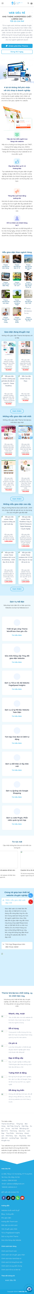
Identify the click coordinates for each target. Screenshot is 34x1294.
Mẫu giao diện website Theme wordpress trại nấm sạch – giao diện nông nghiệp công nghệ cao (8, 482)
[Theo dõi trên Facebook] (4, 1198)
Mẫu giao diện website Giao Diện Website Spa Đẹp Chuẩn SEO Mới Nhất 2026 (8, 447)
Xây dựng (22, 1135)
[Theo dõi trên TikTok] (8, 1198)
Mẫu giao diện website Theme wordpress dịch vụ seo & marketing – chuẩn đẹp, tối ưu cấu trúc (8, 574)
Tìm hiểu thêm (17, 635)
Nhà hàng (19, 1133)
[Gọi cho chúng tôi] (18, 1198)
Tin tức (7, 1128)
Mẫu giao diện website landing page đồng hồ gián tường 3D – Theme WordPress (25, 363)
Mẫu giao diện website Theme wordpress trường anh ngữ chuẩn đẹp (8, 537)
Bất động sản (24, 1128)
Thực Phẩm (10, 1133)
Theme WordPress (7, 1124)
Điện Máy (25, 1126)
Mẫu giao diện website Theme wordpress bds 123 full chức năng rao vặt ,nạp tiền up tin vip (25, 574)
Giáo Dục (22, 1131)
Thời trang (13, 1131)
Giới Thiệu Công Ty (13, 1126)
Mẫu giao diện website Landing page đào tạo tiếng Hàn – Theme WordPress (8, 363)
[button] (2, 3)
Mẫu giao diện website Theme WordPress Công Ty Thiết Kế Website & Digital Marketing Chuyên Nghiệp (25, 538)
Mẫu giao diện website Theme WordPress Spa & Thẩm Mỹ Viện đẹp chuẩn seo (25, 447)
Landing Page (14, 1138)
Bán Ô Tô (4, 1131)
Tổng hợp (19, 1124)
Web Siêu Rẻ (10, 1280)
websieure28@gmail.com (15, 1184)
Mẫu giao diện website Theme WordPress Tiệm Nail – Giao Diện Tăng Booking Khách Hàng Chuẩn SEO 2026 (25, 483)
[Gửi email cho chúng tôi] (13, 1198)
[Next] (7, 885)
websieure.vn (12, 1187)
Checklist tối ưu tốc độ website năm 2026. (15, 870)
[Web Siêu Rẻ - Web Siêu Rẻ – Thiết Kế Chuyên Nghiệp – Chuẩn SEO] (17, 3)
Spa (15, 1135)
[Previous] (2, 885)
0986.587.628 (12, 1180)
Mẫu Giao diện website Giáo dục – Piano (25, 395)
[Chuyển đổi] (3, 900)
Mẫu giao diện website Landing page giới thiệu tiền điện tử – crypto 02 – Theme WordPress (8, 397)
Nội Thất (15, 1128)
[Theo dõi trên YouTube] (22, 1198)
